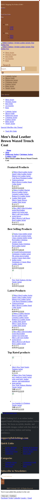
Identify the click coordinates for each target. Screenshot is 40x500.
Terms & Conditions (30, 449)
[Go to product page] (22, 176)
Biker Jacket (9, 86)
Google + (24, 498)
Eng (6, 33)
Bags (7, 61)
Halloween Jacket (11, 80)
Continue (13, 496)
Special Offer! (6, 127)
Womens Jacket (10, 55)
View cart (5, 496)
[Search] (23, 68)
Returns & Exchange (30, 447)
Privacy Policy (28, 451)
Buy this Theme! (17, 127)
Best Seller (9, 57)
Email (30, 498)
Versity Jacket (10, 88)
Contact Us (9, 454)
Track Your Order (11, 451)
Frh (11, 38)
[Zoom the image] (20, 413)
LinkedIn (17, 498)
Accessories (9, 59)
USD (6, 24)
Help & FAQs (10, 449)
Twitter (10, 498)
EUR (11, 29)
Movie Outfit (9, 78)
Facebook (4, 498)
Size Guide (27, 454)
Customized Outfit (29, 462)
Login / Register (11, 447)
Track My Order (11, 131)
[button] (5, 64)
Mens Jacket (9, 53)
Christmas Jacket (11, 82)
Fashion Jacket (10, 84)
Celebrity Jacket (11, 76)
